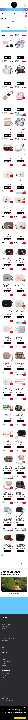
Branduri (4, 665)
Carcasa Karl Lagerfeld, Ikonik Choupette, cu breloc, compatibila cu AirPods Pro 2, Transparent (20, 233)
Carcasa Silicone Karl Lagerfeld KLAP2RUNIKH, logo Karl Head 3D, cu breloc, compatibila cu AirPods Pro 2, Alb (20, 181)
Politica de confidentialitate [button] (19, 713)
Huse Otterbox (5, 673)
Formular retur (5, 698)
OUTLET (3, 684)
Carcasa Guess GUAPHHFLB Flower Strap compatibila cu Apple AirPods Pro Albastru (20, 415)
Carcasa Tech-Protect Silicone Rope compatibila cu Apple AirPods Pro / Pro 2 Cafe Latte (8, 104)
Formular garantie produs (8, 700)
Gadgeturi (4, 663)
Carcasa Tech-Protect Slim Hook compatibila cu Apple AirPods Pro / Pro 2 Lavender (20, 52)
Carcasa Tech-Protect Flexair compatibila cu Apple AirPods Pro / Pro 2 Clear (20, 155)
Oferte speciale (5, 626)
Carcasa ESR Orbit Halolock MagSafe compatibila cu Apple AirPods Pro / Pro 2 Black (20, 519)
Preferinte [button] (8, 717)
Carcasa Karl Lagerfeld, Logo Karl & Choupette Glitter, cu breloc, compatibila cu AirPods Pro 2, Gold (8, 233)
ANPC (3, 649)
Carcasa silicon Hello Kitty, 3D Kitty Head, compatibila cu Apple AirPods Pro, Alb (7, 207)
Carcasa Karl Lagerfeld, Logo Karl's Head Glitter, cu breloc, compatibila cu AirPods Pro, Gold (20, 207)
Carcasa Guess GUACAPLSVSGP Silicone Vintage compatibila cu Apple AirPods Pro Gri (8, 493)
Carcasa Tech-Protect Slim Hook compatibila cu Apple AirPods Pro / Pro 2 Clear (8, 78)
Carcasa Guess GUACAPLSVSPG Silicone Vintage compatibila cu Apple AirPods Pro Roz (20, 467)
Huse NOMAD (5, 682)
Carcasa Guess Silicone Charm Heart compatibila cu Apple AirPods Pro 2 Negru (8, 311)
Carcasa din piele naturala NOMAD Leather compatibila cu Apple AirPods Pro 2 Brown (8, 545)
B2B (3, 647)
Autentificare (5, 689)
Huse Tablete (5, 657)
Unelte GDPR (5, 702)
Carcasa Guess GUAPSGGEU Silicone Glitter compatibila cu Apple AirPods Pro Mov (20, 337)
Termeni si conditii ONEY (7, 645)
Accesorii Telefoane (6, 661)
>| (22, 555)
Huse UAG (4, 677)
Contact (4, 630)
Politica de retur (6, 642)
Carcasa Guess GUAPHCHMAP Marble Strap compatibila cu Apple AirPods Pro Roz (8, 441)
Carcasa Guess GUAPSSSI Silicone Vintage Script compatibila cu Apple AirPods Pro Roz (7, 337)
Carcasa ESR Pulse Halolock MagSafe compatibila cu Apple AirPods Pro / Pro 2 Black (20, 493)
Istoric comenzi (5, 694)
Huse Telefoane (5, 654)
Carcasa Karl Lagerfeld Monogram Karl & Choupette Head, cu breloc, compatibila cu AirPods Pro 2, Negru (20, 259)
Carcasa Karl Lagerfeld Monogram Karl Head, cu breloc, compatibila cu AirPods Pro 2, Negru (8, 259)
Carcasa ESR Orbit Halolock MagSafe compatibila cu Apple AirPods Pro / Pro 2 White (8, 519)
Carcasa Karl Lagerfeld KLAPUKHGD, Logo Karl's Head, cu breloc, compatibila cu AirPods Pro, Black (8, 285)
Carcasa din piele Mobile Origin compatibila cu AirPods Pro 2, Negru (20, 545)
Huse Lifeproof (5, 675)
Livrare (3, 622)
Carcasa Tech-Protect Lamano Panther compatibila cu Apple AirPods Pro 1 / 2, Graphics (7, 155)
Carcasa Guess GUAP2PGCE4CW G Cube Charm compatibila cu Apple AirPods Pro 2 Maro (8, 467)
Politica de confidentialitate (8, 638)
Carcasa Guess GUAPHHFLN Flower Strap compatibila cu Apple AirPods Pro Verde (8, 415)
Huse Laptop (4, 659)
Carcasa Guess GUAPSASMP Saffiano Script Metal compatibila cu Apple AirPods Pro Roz (8, 363)
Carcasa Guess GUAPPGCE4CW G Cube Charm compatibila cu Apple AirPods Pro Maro (20, 363)
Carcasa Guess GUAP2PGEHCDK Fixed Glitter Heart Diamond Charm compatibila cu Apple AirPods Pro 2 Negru (20, 441)
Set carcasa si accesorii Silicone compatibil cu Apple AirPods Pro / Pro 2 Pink (8, 52)
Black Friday (5, 628)
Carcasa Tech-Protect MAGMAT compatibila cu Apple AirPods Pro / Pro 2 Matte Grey (20, 129)
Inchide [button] (24, 707)
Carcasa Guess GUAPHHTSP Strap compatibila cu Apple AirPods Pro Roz (20, 389)
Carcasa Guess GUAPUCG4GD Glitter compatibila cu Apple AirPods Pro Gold (20, 311)
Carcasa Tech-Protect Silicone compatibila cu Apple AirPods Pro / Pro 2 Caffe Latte (8, 129)
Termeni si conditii (6, 640)
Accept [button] (20, 717)
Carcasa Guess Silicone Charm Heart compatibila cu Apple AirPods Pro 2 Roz (20, 285)
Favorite (4, 696)
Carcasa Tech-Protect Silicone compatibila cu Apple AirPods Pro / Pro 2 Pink (20, 104)
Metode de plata (6, 624)
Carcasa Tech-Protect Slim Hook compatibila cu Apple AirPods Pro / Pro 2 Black (20, 78)
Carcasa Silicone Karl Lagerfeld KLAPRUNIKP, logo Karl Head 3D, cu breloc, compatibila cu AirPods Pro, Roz (8, 181)
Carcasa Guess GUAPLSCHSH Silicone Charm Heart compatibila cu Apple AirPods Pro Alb (8, 389)
